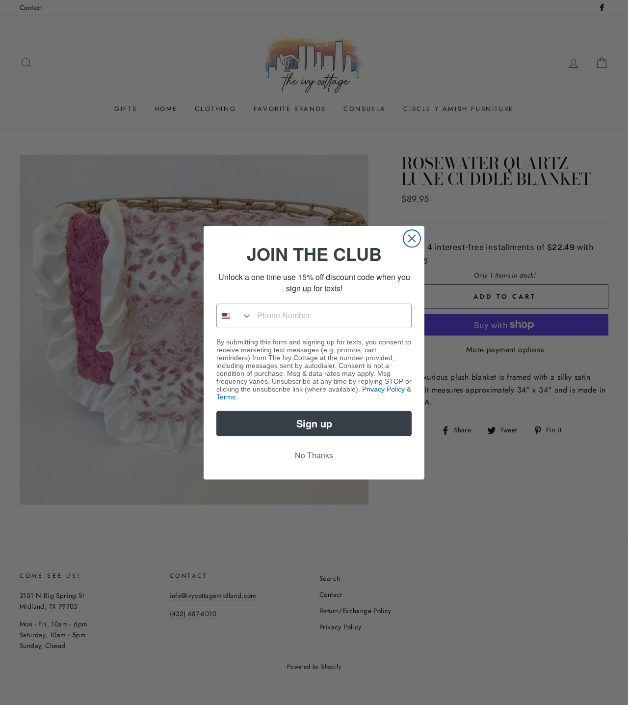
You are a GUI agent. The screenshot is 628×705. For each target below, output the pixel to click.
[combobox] (234, 316)
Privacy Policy (383, 389)
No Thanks (314, 455)
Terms (226, 397)
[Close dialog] (411, 238)
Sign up (314, 423)
